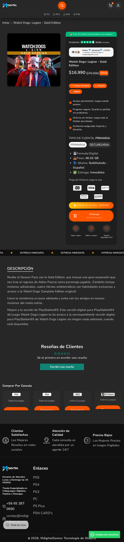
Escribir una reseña (62, 367)
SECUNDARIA (99, 145)
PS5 (78, 14)
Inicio (5, 23)
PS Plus (39, 506)
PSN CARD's (43, 513)
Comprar (46, 410)
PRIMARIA (78, 145)
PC (48, 14)
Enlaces (40, 468)
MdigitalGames (52, 538)
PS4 (68, 14)
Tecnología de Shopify (80, 538)
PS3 (58, 14)
